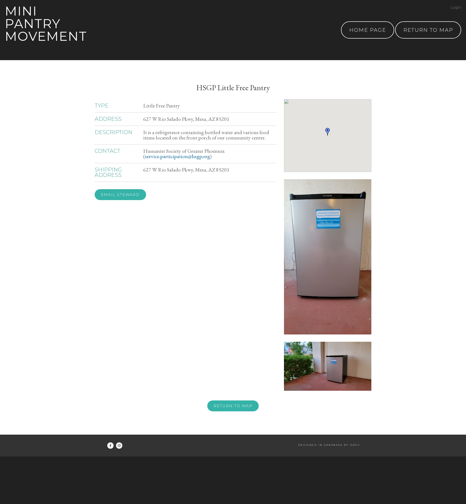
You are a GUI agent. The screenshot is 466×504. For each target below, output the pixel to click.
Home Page (367, 30)
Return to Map (233, 406)
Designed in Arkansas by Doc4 (329, 445)
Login (455, 7)
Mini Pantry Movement (46, 23)
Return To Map (428, 30)
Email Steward (120, 194)
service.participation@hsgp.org (177, 156)
